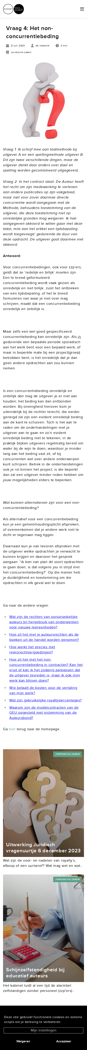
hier (12, 729)
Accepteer (63, 1041)
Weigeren (23, 1041)
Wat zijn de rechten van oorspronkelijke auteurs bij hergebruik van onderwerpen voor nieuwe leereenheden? (44, 622)
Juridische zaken (67, 754)
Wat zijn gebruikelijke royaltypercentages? (45, 700)
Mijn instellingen (43, 1030)
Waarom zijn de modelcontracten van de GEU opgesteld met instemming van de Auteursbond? (44, 712)
